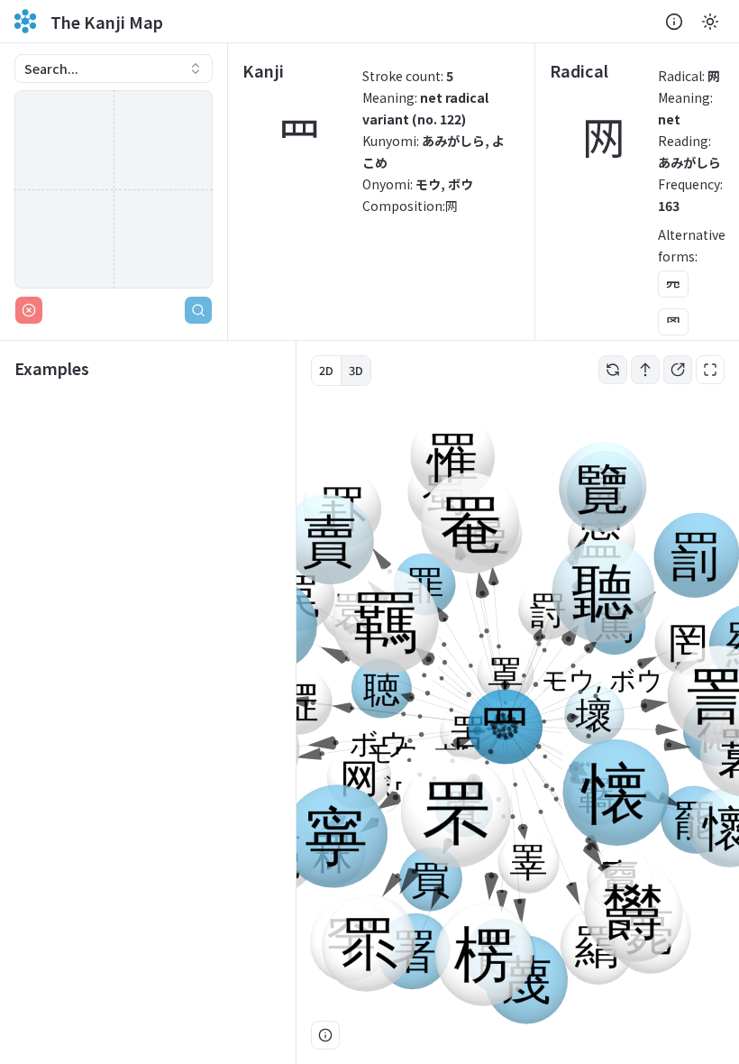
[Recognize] (198, 310)
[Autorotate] (612, 369)
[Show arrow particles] (645, 369)
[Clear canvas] (28, 310)
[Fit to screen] (710, 369)
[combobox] (113, 68)
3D (356, 370)
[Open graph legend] (325, 1035)
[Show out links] (677, 369)
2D (326, 370)
